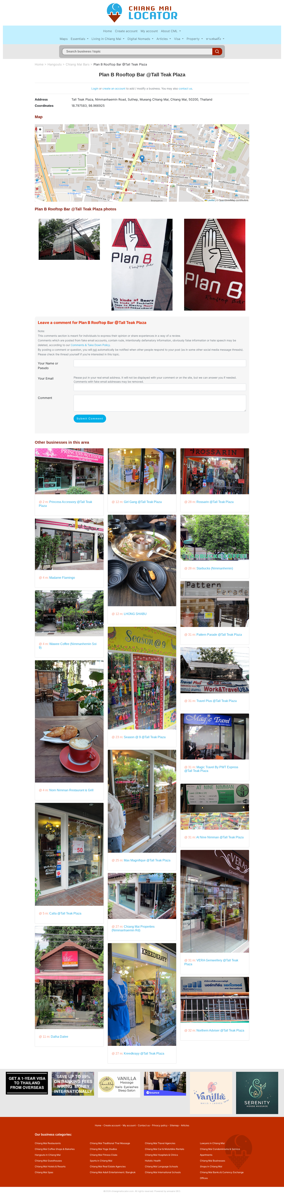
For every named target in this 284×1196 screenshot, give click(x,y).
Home (107, 31)
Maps (64, 39)
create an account (113, 88)
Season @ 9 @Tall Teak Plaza (145, 737)
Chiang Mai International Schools (163, 1172)
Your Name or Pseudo (48, 365)
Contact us (144, 1125)
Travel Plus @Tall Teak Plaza (216, 701)
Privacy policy (160, 1125)
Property (194, 39)
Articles (162, 39)
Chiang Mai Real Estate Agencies (108, 1166)
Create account (126, 31)
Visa (177, 39)
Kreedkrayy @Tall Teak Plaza (144, 1053)
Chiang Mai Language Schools (161, 1166)
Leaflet (211, 200)
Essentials (78, 39)
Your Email (46, 378)
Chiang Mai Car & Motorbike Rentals (164, 1149)
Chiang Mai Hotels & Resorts (50, 1166)
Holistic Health (153, 1160)
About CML (170, 31)
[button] (142, 159)
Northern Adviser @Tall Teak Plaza (220, 1030)
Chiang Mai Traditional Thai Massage (110, 1143)
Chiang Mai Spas (44, 1172)
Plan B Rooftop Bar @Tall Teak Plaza (120, 64)
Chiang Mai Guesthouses (48, 1160)
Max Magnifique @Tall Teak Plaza (147, 860)
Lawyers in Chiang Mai (212, 1143)
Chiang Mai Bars (77, 64)
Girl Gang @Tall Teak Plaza (143, 502)
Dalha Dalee (59, 1036)
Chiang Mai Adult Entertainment (107, 1172)
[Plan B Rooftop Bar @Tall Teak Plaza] (69, 239)
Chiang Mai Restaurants (48, 1143)
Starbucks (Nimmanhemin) (214, 568)
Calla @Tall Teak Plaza (65, 913)
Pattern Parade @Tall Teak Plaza (219, 634)
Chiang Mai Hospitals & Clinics (161, 1154)
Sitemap (174, 1125)
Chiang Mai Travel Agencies (160, 1143)
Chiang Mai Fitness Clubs (103, 1154)
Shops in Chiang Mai (211, 1166)
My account (149, 31)
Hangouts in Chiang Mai (48, 1154)
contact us (185, 88)
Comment (45, 398)
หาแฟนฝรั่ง (214, 39)
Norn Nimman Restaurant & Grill (71, 790)
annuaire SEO (173, 1191)
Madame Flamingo (62, 577)
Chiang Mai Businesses (212, 1160)
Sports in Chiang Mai (101, 1160)
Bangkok (131, 1172)
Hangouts (55, 64)
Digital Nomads (139, 39)
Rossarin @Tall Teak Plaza (215, 502)
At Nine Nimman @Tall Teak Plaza (220, 837)
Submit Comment (90, 418)
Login (94, 88)
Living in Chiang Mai (107, 39)
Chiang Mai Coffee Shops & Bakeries (55, 1149)
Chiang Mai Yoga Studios (103, 1149)
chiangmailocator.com (122, 1191)
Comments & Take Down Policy (90, 345)
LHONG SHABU (135, 614)
